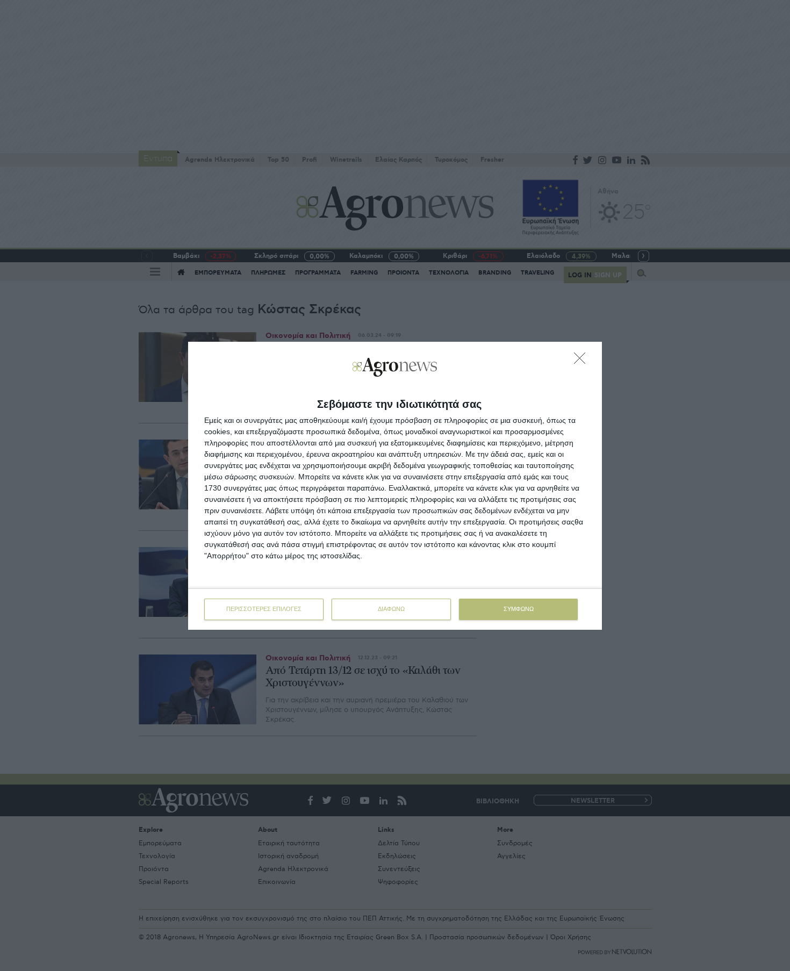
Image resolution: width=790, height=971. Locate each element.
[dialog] (395, 486)
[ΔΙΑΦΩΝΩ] (582, 361)
